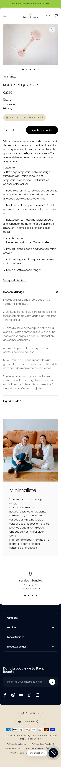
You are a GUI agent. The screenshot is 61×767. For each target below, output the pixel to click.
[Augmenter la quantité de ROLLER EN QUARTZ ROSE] (20, 130)
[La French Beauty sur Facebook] (5, 695)
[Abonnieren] (52, 682)
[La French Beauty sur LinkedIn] (37, 695)
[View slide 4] (36, 596)
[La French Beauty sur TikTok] (29, 695)
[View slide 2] (28, 596)
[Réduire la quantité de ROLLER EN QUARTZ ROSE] (6, 130)
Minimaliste (9, 76)
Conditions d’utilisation (14, 748)
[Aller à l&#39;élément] (23, 70)
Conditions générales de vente (22, 753)
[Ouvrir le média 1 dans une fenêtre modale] (52, 29)
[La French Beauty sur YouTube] (21, 695)
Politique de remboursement (18, 744)
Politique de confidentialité (43, 744)
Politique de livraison (14, 280)
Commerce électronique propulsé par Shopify (38, 737)
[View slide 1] (25, 596)
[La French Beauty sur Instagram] (13, 695)
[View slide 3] (32, 596)
